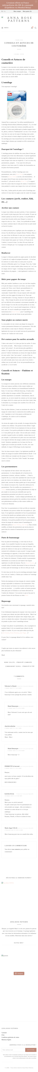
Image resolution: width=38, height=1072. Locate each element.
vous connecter (15, 849)
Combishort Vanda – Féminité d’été (19, 666)
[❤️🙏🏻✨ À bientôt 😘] (28, 983)
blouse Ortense (16, 312)
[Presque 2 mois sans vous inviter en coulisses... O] (28, 1015)
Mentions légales (6, 1039)
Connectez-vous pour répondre (24, 686)
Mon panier (27, 11)
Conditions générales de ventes (10, 1037)
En (4, 11)
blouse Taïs (24, 181)
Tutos (22, 54)
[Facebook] (15, 948)
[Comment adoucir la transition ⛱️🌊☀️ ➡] (10, 983)
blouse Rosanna (30, 563)
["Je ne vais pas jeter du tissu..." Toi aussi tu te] (10, 1004)
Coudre (16, 54)
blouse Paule (19, 174)
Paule (26, 595)
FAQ (3, 1035)
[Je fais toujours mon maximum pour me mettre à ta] (28, 993)
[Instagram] (19, 948)
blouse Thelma (12, 176)
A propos (4, 1032)
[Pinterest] (22, 948)
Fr (2, 11)
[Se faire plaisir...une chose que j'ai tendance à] (28, 1004)
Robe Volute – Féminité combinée (18, 662)
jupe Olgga (23, 633)
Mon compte (17, 11)
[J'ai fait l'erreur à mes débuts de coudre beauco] (10, 1015)
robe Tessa (25, 525)
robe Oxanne (5, 633)
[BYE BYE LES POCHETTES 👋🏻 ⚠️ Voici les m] (10, 993)
